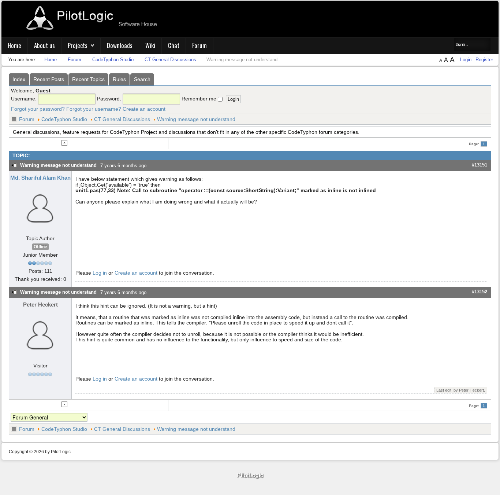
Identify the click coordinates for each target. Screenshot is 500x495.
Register (484, 59)
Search (142, 79)
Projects (77, 45)
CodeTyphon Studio (64, 119)
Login (466, 59)
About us (44, 45)
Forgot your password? (38, 109)
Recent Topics (88, 79)
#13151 (479, 165)
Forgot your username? (93, 109)
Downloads (120, 45)
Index (18, 79)
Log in (100, 273)
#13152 (479, 291)
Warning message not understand (196, 119)
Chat (173, 45)
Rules (119, 79)
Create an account (144, 109)
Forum (199, 45)
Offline (40, 246)
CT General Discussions (122, 119)
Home (14, 45)
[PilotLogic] (250, 475)
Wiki (150, 45)
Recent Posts (48, 79)
